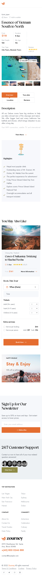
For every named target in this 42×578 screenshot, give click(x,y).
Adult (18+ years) (9, 304)
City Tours (5, 50)
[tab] (9, 95)
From (3, 33)
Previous (6, 68)
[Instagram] (14, 572)
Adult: (25, 330)
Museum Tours (15, 50)
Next (36, 68)
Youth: (33, 330)
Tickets (6, 300)
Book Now (20, 342)
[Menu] (39, 3)
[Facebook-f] (4, 572)
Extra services (9, 322)
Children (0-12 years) (10, 313)
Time (8, 294)
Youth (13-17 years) (9, 308)
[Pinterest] (20, 572)
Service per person (12, 330)
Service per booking (12, 327)
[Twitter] (9, 572)
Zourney (11, 565)
